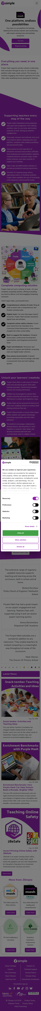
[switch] (36, 505)
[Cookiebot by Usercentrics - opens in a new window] (29, 462)
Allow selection (20, 540)
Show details (29, 526)
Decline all (20, 547)
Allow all (20, 533)
